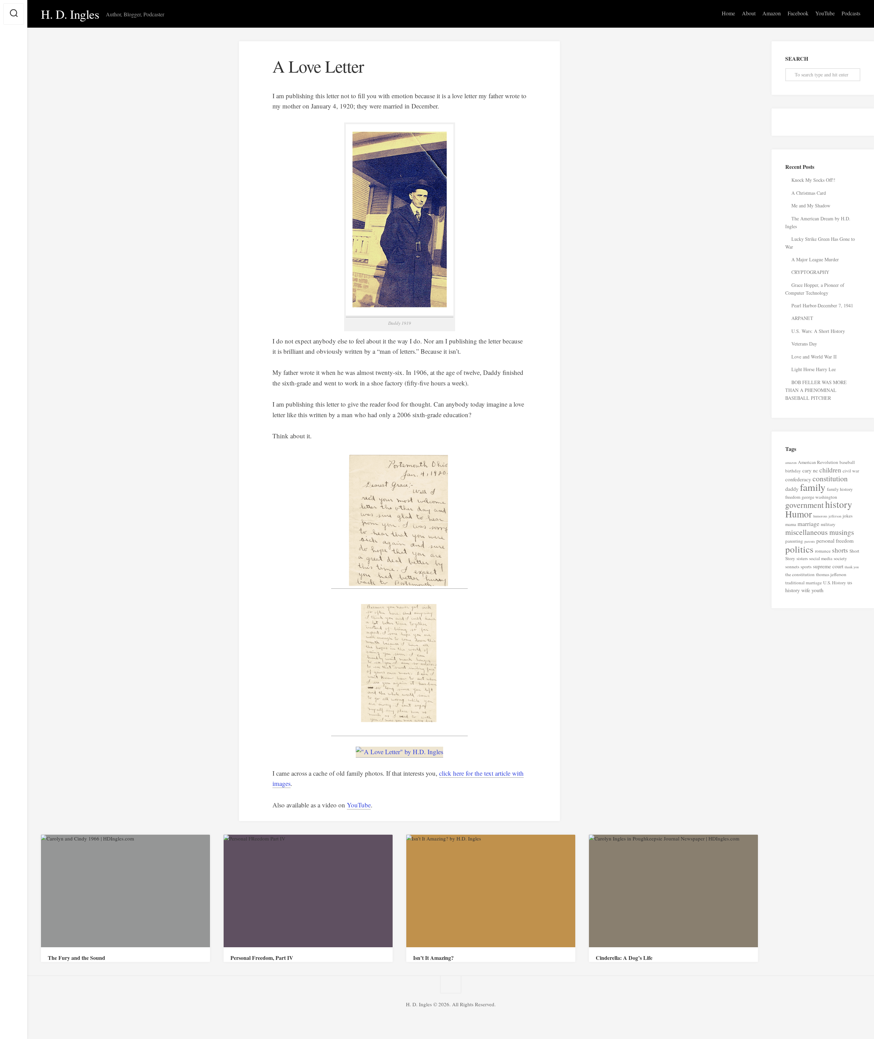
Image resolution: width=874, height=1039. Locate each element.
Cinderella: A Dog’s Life (624, 958)
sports (806, 567)
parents (809, 541)
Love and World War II (814, 356)
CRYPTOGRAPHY (810, 272)
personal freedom (835, 540)
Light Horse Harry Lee (813, 369)
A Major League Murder (815, 259)
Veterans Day (804, 343)
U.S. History (834, 583)
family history (840, 489)
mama (790, 524)
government (804, 504)
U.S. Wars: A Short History (818, 331)
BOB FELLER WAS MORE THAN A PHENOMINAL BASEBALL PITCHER (816, 390)
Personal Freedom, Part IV (261, 958)
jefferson (835, 516)
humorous (820, 516)
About (749, 13)
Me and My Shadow (810, 205)
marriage (808, 524)
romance (823, 551)
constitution (830, 478)
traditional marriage (803, 583)
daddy (792, 488)
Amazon (771, 13)
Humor (798, 514)
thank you (852, 567)
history (838, 504)
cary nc (810, 470)
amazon (791, 462)
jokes (847, 516)
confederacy (798, 479)
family (813, 487)
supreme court (828, 566)
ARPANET (802, 318)
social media (820, 558)
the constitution (800, 574)
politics (799, 549)
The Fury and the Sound (76, 958)
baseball (847, 462)
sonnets (792, 567)
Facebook (798, 13)
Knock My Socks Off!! (813, 180)
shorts (840, 550)
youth (817, 590)
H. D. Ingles (70, 14)
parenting (794, 541)
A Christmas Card (808, 193)
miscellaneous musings (819, 532)
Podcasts (851, 13)
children (830, 470)
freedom (792, 497)
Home (728, 13)
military (828, 524)
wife (805, 590)
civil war (851, 471)
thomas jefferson (831, 574)
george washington (819, 497)
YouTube (825, 13)
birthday (793, 471)
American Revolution (818, 462)
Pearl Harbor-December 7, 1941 (822, 305)
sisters (802, 558)
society (840, 558)
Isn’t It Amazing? (433, 958)
